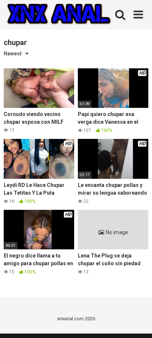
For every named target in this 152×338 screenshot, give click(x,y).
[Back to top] (138, 323)
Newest (13, 54)
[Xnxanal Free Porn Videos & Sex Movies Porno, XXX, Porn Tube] (59, 15)
